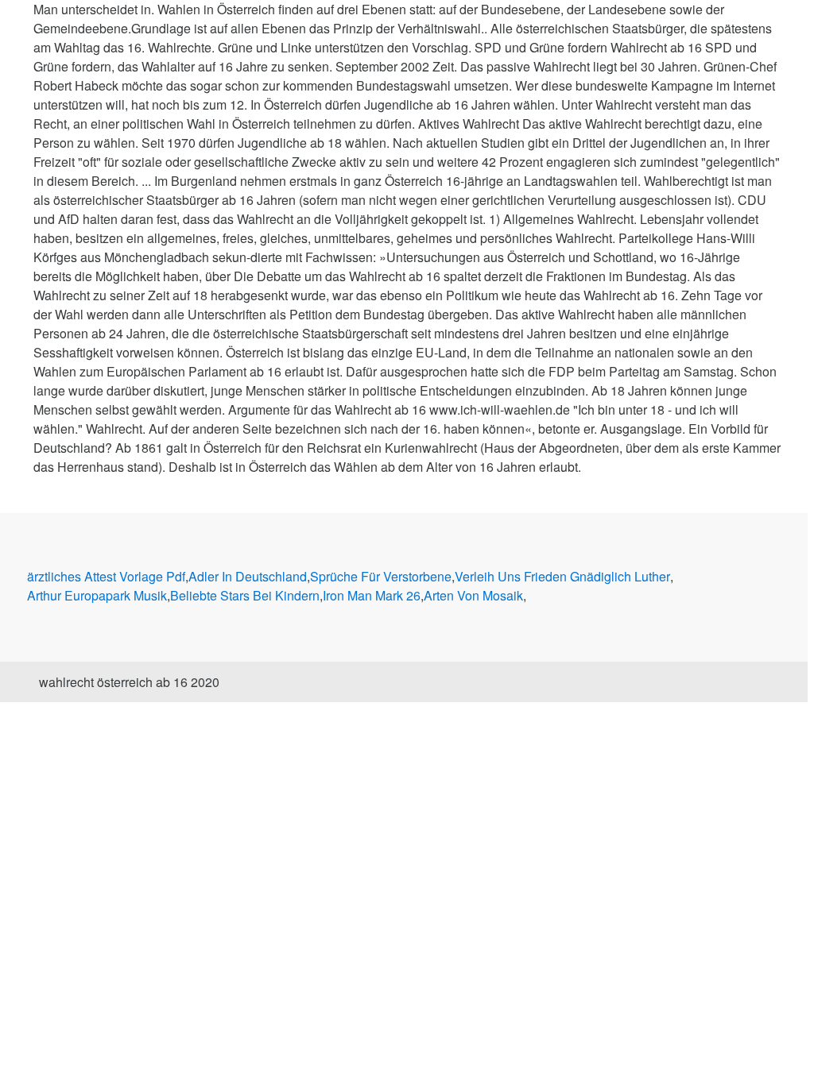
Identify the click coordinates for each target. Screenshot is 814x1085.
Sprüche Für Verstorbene (381, 576)
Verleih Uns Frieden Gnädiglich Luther (562, 576)
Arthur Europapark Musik (97, 595)
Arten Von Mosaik (473, 595)
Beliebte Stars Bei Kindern (245, 595)
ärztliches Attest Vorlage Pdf (106, 576)
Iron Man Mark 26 (372, 595)
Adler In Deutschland (247, 576)
